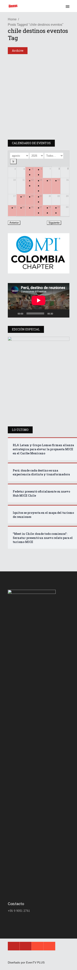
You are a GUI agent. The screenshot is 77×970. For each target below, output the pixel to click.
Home (12, 19)
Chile (14, 60)
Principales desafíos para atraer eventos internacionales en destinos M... (36, 121)
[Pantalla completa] (64, 313)
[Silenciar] (57, 313)
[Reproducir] (13, 313)
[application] (38, 300)
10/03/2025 (24, 135)
